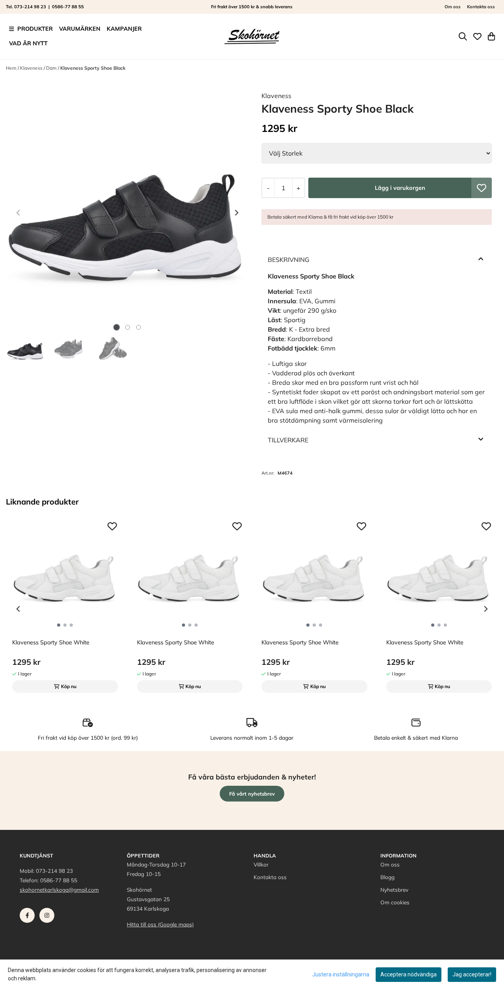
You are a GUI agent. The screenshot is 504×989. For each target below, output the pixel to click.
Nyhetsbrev (394, 889)
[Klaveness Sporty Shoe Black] (127, 212)
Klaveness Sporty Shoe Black (93, 68)
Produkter (35, 28)
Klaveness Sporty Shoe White (50, 642)
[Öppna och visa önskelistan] (477, 36)
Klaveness (32, 68)
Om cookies (395, 902)
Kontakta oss (481, 6)
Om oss (453, 6)
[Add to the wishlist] (112, 526)
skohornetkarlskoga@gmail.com (59, 889)
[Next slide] (236, 212)
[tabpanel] (65, 606)
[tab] (116, 327)
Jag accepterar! (471, 974)
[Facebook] (29, 917)
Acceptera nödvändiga (408, 974)
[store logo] (252, 36)
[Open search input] (463, 36)
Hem (12, 68)
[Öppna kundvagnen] (491, 36)
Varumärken (79, 28)
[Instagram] (48, 917)
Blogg (387, 877)
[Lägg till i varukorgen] (400, 188)
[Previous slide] (18, 212)
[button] (481, 188)
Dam (52, 68)
